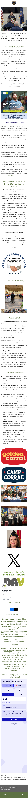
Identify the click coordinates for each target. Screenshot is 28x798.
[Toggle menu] (26, 2)
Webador (8, 789)
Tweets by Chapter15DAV (14, 602)
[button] (26, 286)
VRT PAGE (10, 176)
